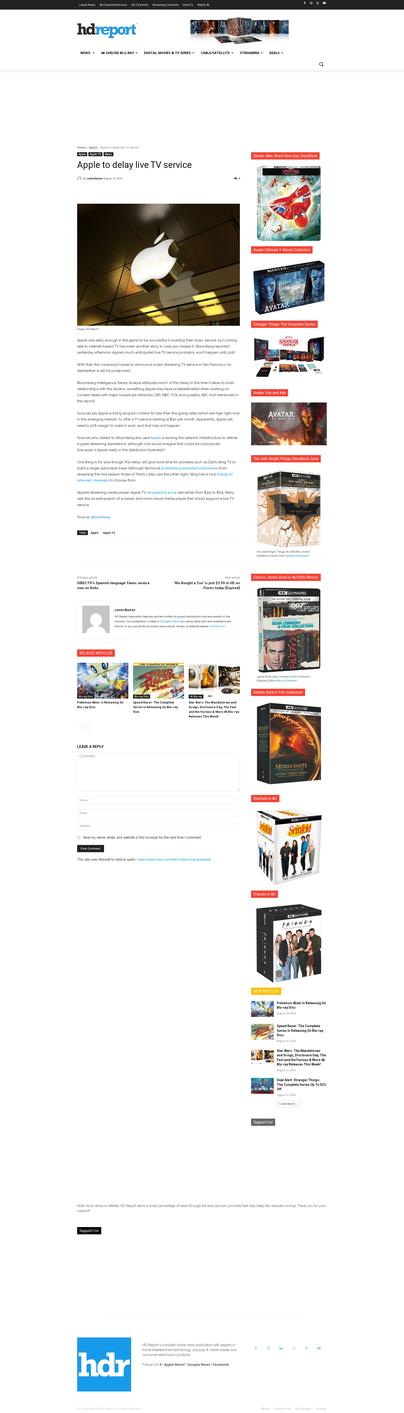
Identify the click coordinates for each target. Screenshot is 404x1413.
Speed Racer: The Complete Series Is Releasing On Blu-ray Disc (155, 707)
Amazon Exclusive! (297, 555)
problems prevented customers (189, 468)
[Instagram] (311, 3)
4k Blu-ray (196, 696)
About (265, 1409)
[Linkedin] (281, 1348)
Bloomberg (100, 517)
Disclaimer (303, 1409)
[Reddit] (293, 1348)
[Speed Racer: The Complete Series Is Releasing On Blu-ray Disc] (158, 681)
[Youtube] (324, 3)
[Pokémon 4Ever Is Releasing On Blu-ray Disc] (102, 681)
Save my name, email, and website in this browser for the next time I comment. (142, 837)
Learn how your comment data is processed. (174, 859)
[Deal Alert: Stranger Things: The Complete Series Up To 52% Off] (262, 1086)
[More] (200, 190)
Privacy (321, 1409)
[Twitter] (317, 3)
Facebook (221, 1364)
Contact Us (282, 1409)
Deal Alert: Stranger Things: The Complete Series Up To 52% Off (301, 1084)
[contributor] (80, 178)
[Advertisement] (202, 105)
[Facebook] (304, 3)
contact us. (217, 626)
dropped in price (162, 492)
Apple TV (95, 154)
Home (81, 147)
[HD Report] (107, 31)
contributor (95, 178)
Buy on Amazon (287, 680)
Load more (287, 1104)
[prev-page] (80, 727)
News (108, 154)
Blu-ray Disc (86, 696)
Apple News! (174, 1364)
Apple (93, 147)
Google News (170, 621)
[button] (321, 64)
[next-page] (87, 727)
